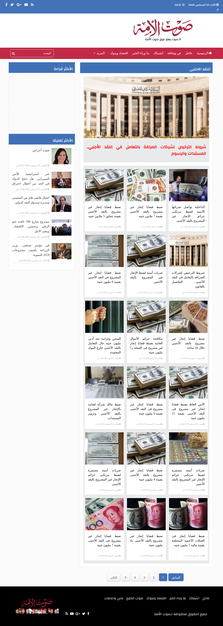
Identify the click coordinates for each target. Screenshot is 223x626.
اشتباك (158, 53)
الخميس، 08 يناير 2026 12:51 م (108, 227)
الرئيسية (202, 53)
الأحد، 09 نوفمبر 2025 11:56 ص (150, 358)
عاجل (189, 53)
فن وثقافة (174, 53)
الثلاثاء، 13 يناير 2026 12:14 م (151, 227)
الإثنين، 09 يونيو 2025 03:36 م (109, 490)
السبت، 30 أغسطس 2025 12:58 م (191, 424)
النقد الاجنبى (200, 69)
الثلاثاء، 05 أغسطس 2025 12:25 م (107, 424)
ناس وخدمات (113, 598)
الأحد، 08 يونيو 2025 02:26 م (193, 556)
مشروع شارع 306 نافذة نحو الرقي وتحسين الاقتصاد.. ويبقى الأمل (30, 226)
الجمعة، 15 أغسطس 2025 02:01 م (149, 424)
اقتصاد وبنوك (119, 53)
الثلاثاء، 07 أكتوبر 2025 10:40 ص (108, 358)
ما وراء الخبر (140, 53)
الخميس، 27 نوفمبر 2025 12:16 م (191, 358)
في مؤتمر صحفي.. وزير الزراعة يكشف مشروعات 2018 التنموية (30, 250)
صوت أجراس (40, 150)
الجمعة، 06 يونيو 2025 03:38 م (108, 556)
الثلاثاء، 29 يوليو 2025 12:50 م (193, 490)
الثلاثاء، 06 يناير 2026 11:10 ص (192, 293)
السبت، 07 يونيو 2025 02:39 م (150, 556)
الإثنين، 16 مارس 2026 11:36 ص (192, 227)
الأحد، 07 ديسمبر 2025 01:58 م (108, 293)
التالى (113, 577)
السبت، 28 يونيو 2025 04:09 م (150, 490)
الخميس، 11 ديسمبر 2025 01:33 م (149, 293)
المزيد (100, 53)
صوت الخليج (134, 598)
